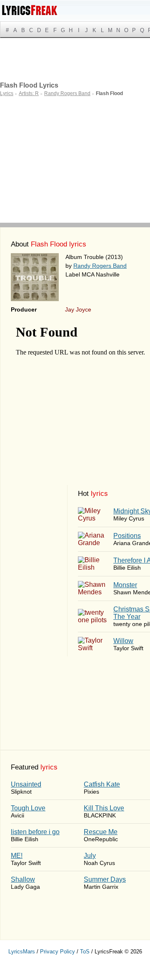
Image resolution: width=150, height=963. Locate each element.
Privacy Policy (57, 951)
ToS (85, 951)
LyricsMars (21, 951)
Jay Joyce (78, 309)
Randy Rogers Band (100, 265)
